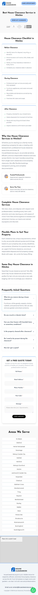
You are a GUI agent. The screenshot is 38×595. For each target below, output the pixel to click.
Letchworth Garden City (19, 473)
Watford (19, 443)
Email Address (19, 379)
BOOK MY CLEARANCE (19, 20)
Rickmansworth (19, 522)
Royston (19, 496)
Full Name (19, 371)
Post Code (19, 395)
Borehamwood (19, 488)
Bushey (19, 503)
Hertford (19, 461)
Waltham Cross (19, 484)
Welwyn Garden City (19, 454)
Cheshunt (19, 480)
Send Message (19, 416)
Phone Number (19, 387)
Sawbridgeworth (19, 530)
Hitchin (19, 469)
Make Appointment (28, 3)
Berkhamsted (19, 499)
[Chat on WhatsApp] (33, 590)
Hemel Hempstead (19, 446)
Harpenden (19, 477)
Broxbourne (19, 518)
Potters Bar (19, 514)
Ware (19, 511)
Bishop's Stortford (19, 465)
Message (19, 404)
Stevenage (19, 450)
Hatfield (19, 458)
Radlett (19, 507)
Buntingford (19, 526)
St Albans (19, 439)
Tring (19, 492)
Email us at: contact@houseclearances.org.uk (19, 587)
